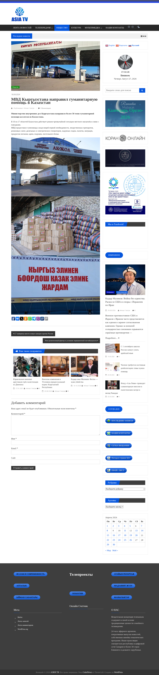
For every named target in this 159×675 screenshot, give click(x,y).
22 (108, 540)
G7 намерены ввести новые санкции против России (33, 334)
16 (114, 535)
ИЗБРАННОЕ (114, 255)
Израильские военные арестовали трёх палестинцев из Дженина (25, 382)
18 (125, 535)
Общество (15, 87)
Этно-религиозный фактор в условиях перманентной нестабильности (71, 341)
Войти (20, 617)
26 (131, 540)
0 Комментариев (45, 108)
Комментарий (18, 414)
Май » (115, 550)
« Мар (108, 550)
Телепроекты (81, 574)
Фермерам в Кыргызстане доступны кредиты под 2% (56, 36)
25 (125, 540)
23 (114, 540)
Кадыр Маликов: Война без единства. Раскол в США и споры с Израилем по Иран (125, 301)
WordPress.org (23, 629)
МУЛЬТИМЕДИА (92, 28)
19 (131, 535)
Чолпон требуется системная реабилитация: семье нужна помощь (133, 368)
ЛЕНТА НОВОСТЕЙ (22, 28)
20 (136, 535)
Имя (14, 438)
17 (119, 535)
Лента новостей (122, 292)
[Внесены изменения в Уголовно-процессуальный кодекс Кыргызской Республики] (55, 366)
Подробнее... (111, 338)
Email (14, 448)
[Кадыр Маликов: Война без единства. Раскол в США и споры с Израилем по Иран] (125, 279)
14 (142, 530)
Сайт (13, 458)
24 (119, 540)
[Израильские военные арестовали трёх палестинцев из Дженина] (26, 366)
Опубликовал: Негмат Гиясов (24, 108)
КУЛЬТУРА (76, 28)
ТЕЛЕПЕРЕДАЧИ (43, 28)
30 (114, 544)
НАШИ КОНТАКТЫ (115, 28)
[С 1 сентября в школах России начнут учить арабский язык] (112, 348)
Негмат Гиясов (31, 388)
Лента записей (23, 621)
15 (108, 535)
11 (125, 530)
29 (108, 544)
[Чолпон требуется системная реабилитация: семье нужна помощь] (112, 366)
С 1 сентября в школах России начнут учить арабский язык (130, 349)
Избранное (110, 292)
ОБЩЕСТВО (62, 28)
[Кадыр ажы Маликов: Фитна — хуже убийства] (84, 366)
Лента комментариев (25, 625)
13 (136, 530)
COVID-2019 (113, 409)
